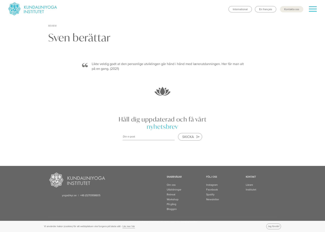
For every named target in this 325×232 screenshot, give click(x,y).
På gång (171, 204)
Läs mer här (129, 226)
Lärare (249, 185)
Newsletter (212, 199)
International (240, 9)
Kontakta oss (291, 9)
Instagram (212, 185)
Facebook (212, 189)
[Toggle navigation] (312, 10)
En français (265, 9)
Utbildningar (174, 189)
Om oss (171, 185)
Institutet (251, 189)
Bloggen (172, 209)
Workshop (172, 199)
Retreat (171, 194)
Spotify (210, 194)
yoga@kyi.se (69, 195)
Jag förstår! (273, 226)
